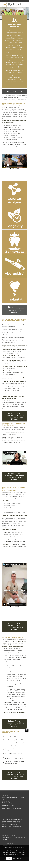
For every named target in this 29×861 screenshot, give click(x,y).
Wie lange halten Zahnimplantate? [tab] (14, 736)
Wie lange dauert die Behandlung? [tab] (14, 742)
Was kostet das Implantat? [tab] (12, 746)
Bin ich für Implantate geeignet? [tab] (13, 753)
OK (9, 858)
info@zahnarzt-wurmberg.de (13, 808)
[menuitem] (26, 4)
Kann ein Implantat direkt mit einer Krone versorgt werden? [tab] (14, 762)
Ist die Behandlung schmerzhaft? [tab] (14, 739)
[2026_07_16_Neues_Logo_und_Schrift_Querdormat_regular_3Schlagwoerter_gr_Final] (12, 4)
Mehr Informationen (17, 858)
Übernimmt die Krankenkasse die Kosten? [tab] (14, 749)
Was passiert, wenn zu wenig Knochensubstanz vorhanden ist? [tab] (14, 757)
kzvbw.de (4, 826)
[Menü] (26, 4)
